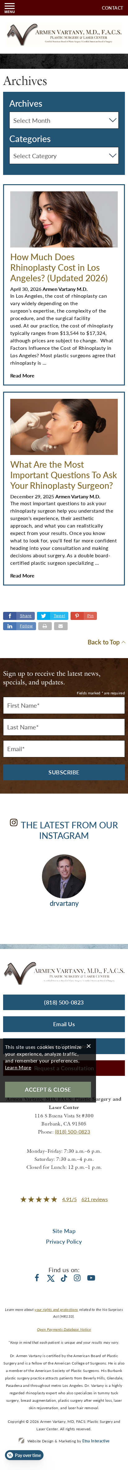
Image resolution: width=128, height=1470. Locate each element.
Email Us (64, 1024)
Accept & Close (48, 1089)
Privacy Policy (64, 1241)
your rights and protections (56, 1309)
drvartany (64, 903)
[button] (84, 616)
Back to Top (104, 642)
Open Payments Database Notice (64, 1329)
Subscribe (63, 772)
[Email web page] (61, 626)
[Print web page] (45, 626)
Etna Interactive (96, 1441)
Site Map (64, 1231)
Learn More (18, 1067)
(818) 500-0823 (72, 1131)
